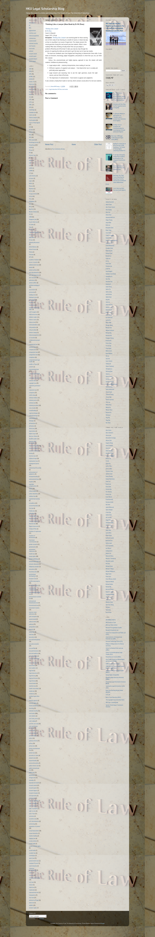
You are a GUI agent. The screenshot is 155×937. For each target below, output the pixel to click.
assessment (32, 290)
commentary (32, 38)
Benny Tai (108, 458)
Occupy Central (33, 194)
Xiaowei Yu (108, 412)
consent (31, 367)
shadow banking (33, 836)
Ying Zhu (108, 420)
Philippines (32, 201)
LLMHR (30, 170)
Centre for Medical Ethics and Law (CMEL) (114, 649)
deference (31, 426)
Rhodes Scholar (33, 212)
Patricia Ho (108, 340)
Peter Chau (108, 343)
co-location (32, 337)
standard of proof (33, 863)
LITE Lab (108, 695)
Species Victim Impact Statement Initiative (114, 706)
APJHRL (31, 76)
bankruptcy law (33, 297)
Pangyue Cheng (110, 338)
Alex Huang (109, 210)
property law (32, 758)
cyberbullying (32, 418)
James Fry (108, 289)
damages (31, 421)
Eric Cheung (109, 492)
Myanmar (31, 188)
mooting (31, 708)
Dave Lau (108, 481)
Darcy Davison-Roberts (111, 240)
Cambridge (31, 110)
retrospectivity (33, 795)
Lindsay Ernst (109, 551)
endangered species (34, 463)
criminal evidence (33, 398)
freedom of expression (35, 531)
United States (32, 249)
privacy (31, 743)
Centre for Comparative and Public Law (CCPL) (116, 633)
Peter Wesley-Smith (111, 579)
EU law (31, 129)
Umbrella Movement (34, 242)
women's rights (33, 908)
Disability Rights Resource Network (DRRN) (115, 678)
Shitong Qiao (109, 371)
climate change (33, 332)
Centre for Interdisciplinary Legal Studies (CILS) (114, 653)
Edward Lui (108, 256)
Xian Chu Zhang (110, 605)
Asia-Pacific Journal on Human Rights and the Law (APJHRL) (115, 660)
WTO (30, 257)
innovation (32, 569)
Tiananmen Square (34, 232)
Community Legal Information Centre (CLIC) (115, 687)
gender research (33, 544)
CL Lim (107, 461)
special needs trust (34, 861)
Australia (31, 87)
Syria (30, 227)
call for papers (33, 312)
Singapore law (32, 219)
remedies (31, 780)
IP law (30, 150)
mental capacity (33, 700)
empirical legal (33, 458)
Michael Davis (109, 566)
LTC (30, 173)
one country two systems (33, 727)
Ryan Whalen (109, 353)
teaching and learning (34, 878)
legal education (53, 89)
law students (32, 668)
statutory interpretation (32, 869)
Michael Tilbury (110, 569)
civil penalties (32, 327)
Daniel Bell (108, 238)
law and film (32, 648)
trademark (31, 890)
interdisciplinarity (33, 585)
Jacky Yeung (109, 287)
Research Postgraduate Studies (114, 627)
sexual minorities (33, 833)
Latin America (32, 176)
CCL (30, 97)
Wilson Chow (109, 410)
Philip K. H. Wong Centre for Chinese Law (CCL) (115, 644)
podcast (31, 51)
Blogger (102, 923)
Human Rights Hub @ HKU (112, 675)
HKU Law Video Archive (111, 625)
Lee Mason (108, 548)
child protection (33, 314)
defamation (32, 423)
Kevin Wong (109, 315)
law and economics (34, 644)
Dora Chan (108, 486)
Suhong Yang (109, 387)
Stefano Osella (110, 382)
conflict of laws (33, 364)
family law (32, 511)
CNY (30, 107)
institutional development (32, 575)
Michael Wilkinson (110, 571)
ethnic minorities (33, 494)
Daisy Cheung (109, 476)
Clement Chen (109, 471)
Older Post (98, 144)
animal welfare (33, 270)
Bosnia (31, 92)
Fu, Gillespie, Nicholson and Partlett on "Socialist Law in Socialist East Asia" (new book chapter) (119, 117)
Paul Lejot (108, 576)
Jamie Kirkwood (110, 507)
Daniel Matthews (110, 479)
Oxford (31, 196)
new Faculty (32, 46)
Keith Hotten (109, 540)
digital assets (32, 433)
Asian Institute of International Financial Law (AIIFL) (114, 638)
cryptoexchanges (33, 413)
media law (31, 691)
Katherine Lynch (110, 538)
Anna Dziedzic (109, 445)
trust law (31, 897)
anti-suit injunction (34, 275)
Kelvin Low (108, 312)
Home (74, 144)
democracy (32, 428)
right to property (33, 808)
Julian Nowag (109, 305)
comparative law (33, 352)
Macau (30, 186)
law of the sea (33, 663)
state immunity (33, 866)
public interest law (34, 766)
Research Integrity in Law (112, 630)
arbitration (32, 280)
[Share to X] (74, 86)
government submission (32, 550)
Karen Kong (109, 535)
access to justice (33, 262)
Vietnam (31, 254)
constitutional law (34, 369)
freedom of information (32, 536)
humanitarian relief (34, 561)
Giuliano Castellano (111, 274)
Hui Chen (108, 504)
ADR (30, 71)
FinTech (31, 132)
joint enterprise (33, 616)
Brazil (30, 94)
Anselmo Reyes (109, 453)
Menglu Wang (109, 325)
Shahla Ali (108, 364)
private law (32, 753)
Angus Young (109, 220)
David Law (108, 484)
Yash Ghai (108, 610)
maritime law (32, 686)
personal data (32, 733)
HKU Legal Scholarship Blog (45, 8)
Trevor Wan (108, 397)
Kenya (30, 160)
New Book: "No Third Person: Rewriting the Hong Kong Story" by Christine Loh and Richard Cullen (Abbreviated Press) (116, 179)
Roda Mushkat (109, 592)
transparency (32, 895)
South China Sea (33, 222)
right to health (33, 803)
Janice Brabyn (109, 510)
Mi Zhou (49, 31)
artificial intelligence (34, 285)
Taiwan (31, 229)
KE (29, 25)
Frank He (108, 269)
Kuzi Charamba (109, 546)
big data (31, 302)
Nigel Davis (108, 574)
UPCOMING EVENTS (111, 620)
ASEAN (30, 79)
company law (32, 349)
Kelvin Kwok (109, 310)
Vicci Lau (108, 402)
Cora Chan (108, 233)
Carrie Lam (31, 115)
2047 (30, 69)
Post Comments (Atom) (58, 149)
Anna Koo (108, 448)
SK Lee (107, 356)
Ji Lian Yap (108, 512)
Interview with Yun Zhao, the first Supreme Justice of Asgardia (119, 105)
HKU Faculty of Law (111, 622)
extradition (32, 503)
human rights (32, 556)
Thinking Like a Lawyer (51, 29)
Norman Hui (109, 335)
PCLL (30, 199)
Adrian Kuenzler (110, 202)
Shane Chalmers (110, 366)
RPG (30, 28)
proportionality (33, 760)
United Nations (33, 247)
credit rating (32, 395)
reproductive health (34, 783)
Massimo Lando (110, 561)
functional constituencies (33, 541)
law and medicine (33, 653)
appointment (32, 30)
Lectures (31, 178)
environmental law (34, 479)
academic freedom (34, 260)
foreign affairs (33, 529)
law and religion (33, 656)
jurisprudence (32, 627)
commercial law (33, 344)
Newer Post (49, 144)
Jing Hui (108, 299)
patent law (32, 730)
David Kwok (109, 243)
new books (65, 89)
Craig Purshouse (110, 235)
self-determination (34, 821)
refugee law (32, 777)
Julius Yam (108, 530)
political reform (33, 741)
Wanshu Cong (109, 602)
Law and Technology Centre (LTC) (114, 641)
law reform (32, 665)
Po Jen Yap (108, 346)
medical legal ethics (34, 696)
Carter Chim (109, 466)
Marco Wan (108, 322)
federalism (32, 513)
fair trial (31, 508)
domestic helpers (33, 448)
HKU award (32, 23)
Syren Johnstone (110, 389)
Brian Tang (108, 230)
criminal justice (33, 400)
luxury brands (32, 683)
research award (33, 54)
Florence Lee (109, 266)
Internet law (32, 155)
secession (31, 816)
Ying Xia (108, 417)
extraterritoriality (33, 506)
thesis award (32, 61)
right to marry (32, 806)
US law (31, 240)
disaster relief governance (32, 442)
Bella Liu (108, 225)
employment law (33, 461)
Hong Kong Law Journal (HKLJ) (113, 657)
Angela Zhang (109, 443)
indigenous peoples (34, 566)
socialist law (32, 853)
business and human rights (34, 308)
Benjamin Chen (109, 228)
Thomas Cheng (109, 394)
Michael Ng (108, 333)
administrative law (34, 265)
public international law (34, 769)
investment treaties (34, 608)
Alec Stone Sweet (110, 207)
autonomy (31, 292)
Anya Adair (108, 222)
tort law (31, 882)
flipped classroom (33, 526)
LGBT (30, 163)
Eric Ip (107, 261)
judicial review (32, 621)
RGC (30, 204)
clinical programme (34, 36)
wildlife (31, 905)
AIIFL (30, 74)
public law (31, 772)
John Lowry (108, 525)
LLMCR (30, 168)
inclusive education (34, 564)
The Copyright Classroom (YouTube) (115, 700)
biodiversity (32, 305)
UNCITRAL (31, 237)
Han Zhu (108, 279)
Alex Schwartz (109, 433)
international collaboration (32, 589)
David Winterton (110, 245)
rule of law (32, 813)
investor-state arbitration (33, 613)
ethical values (32, 491)
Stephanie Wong (110, 594)
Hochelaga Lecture (34, 142)
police (30, 738)
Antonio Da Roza (110, 456)
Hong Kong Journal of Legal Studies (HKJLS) (115, 671)
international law (33, 605)
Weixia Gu (108, 407)
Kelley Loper (109, 543)
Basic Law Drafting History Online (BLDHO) (114, 691)
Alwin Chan (108, 215)
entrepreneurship (33, 476)
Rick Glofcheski (109, 589)
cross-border (32, 408)
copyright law (32, 383)
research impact (33, 59)
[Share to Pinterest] (77, 86)
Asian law (31, 84)
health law (32, 554)
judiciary (31, 624)
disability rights (33, 439)
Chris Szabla (109, 469)
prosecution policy (34, 763)
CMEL (30, 105)
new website (32, 716)
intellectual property (34, 581)
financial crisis (32, 518)
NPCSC (30, 191)
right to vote (32, 811)
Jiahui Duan (108, 297)
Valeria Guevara (110, 399)
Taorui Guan (109, 392)
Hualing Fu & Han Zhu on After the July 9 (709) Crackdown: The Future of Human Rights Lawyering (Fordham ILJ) (119, 147)
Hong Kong (32, 145)
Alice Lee (108, 212)
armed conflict (33, 283)
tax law (31, 875)
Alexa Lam (108, 435)
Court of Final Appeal (34, 123)
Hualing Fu (108, 284)
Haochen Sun (109, 281)
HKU (30, 137)
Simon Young (109, 376)
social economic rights (35, 846)
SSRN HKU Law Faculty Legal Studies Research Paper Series (115, 667)
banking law (32, 295)
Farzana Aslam (109, 502)
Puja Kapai (108, 348)
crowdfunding (32, 410)
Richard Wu (108, 587)
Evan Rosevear (109, 499)
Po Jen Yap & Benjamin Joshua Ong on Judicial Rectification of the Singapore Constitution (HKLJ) (119, 158)
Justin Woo (108, 533)
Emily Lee (108, 258)
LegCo (30, 181)
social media (32, 850)
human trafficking (33, 559)
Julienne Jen (109, 307)
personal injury (33, 735)
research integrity (33, 793)
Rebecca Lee (109, 351)
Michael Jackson (110, 330)
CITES (30, 102)
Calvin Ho (108, 463)
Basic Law (31, 89)
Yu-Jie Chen (108, 612)
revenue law (32, 798)
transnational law (33, 892)
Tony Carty (108, 599)
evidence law (32, 496)
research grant (32, 56)
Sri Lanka (31, 224)
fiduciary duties (33, 516)
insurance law (32, 578)
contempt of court (34, 378)
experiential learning (34, 499)
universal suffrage (33, 900)
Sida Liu (108, 374)
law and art (32, 637)
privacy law (32, 746)
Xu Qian (108, 607)
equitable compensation (33, 485)
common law (32, 347)
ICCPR (30, 147)
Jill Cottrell (108, 517)
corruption (31, 392)
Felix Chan (108, 263)
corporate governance (34, 385)
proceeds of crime (33, 755)
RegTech (31, 209)
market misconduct (34, 688)
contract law (32, 380)
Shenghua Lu (109, 369)
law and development (34, 639)
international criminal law (34, 593)
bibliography (32, 300)
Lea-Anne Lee (109, 317)
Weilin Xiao (108, 405)
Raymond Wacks (110, 581)
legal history (32, 676)
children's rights (33, 317)
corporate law (32, 390)
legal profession (33, 678)
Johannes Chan (109, 522)
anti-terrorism (32, 277)
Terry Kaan (108, 597)
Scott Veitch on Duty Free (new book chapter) (119, 189)
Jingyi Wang (108, 520)
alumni (31, 267)
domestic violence (33, 451)
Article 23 (31, 81)
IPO (30, 152)
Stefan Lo (108, 379)
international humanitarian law (33, 602)
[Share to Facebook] (75, 86)
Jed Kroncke (109, 294)
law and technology (34, 658)
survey (30, 873)
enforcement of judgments (33, 473)
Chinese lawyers (33, 117)
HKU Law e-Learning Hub (112, 702)
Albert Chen (109, 204)
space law (31, 858)
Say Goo (108, 358)
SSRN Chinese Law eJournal (112, 664)
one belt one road (33, 723)
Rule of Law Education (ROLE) (113, 697)
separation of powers (34, 826)
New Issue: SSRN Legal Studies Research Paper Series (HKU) (117, 137)
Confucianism (32, 120)
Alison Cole (109, 440)
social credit (32, 843)
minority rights (33, 703)
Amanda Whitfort (110, 217)
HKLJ (30, 135)
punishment (32, 775)
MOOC (30, 183)
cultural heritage (33, 415)
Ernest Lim (108, 494)
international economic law (35, 597)
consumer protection (34, 374)
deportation (32, 431)
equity (30, 488)
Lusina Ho (108, 320)
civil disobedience (33, 325)
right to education (33, 801)
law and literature (33, 651)
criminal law (32, 403)
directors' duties (33, 436)
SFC (30, 214)
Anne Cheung (109, 451)
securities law (32, 819)
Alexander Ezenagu (111, 438)
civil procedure (32, 330)
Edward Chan (109, 253)
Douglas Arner (109, 248)
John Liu (108, 302)
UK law (31, 235)
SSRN (30, 217)
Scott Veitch (109, 361)
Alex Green (108, 430)
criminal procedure (33, 405)
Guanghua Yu (109, 276)
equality (31, 481)
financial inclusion (33, 521)
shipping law (32, 838)
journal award (32, 41)
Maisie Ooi (108, 553)
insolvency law (33, 572)
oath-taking (32, 721)
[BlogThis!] (72, 86)
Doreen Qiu (108, 489)
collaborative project (34, 340)
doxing (31, 453)
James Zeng (109, 292)
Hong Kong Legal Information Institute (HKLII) (116, 682)
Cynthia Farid (109, 474)
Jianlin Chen (109, 515)
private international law (34, 749)
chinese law (32, 322)
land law (31, 634)
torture (31, 885)
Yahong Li (108, 415)
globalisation (32, 547)
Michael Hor (109, 328)
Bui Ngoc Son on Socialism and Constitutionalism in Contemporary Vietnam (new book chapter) (119, 128)
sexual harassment (34, 831)
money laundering (33, 706)
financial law (32, 524)
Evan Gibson (109, 497)
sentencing (32, 824)
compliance (32, 357)
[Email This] (70, 86)
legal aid (31, 670)
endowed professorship (35, 468)
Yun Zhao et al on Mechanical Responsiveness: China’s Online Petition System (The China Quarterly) (119, 96)
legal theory (32, 681)
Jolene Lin (108, 528)
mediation (31, 694)
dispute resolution (34, 446)
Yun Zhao (108, 423)
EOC (30, 127)
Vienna (31, 252)
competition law (33, 355)
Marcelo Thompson (111, 558)
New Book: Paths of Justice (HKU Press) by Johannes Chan (118, 167)
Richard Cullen (109, 584)
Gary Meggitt (109, 271)
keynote (31, 629)
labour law (32, 632)
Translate (41, 918)
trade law (31, 887)
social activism (33, 841)
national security (33, 43)
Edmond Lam (109, 251)
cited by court (32, 33)
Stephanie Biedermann (111, 384)
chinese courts (33, 319)
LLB (30, 165)
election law (32, 456)
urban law (31, 903)
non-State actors (33, 718)
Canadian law (32, 112)
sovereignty (32, 855)
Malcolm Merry (109, 556)
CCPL (30, 99)
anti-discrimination (34, 272)
